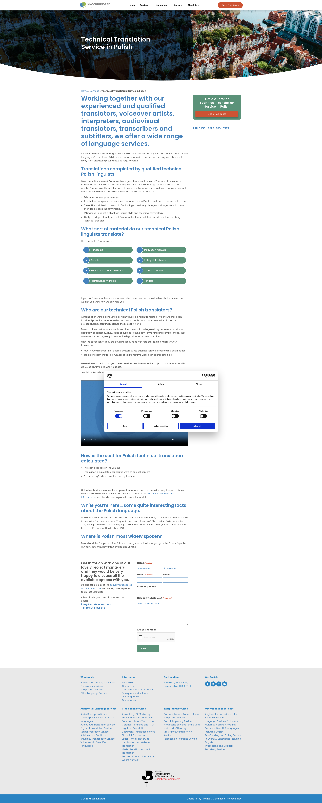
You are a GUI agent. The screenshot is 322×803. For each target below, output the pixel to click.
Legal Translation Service (135, 738)
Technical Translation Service (138, 756)
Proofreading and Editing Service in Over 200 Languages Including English (223, 739)
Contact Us (128, 686)
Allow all (197, 426)
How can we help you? (154, 598)
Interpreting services (91, 689)
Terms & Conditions (214, 798)
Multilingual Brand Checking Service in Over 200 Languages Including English (222, 728)
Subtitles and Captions (93, 735)
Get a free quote (217, 114)
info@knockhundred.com (96, 604)
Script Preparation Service (94, 731)
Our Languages (130, 696)
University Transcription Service (97, 738)
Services (94, 90)
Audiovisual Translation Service (97, 724)
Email (145, 574)
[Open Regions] (183, 5)
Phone (166, 574)
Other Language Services (94, 693)
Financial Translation (133, 735)
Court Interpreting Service (178, 721)
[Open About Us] (199, 5)
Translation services (91, 686)
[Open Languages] (169, 5)
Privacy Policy (234, 798)
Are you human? (146, 629)
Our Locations (129, 700)
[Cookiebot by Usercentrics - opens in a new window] (204, 376)
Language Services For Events (221, 721)
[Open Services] (150, 5)
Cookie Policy (194, 798)
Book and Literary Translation (138, 721)
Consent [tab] (123, 384)
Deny (125, 426)
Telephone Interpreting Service (180, 738)
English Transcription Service (96, 728)
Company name (146, 586)
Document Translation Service (138, 731)
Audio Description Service (94, 714)
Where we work (130, 759)
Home (84, 90)
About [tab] (199, 384)
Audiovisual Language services (97, 682)
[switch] (146, 416)
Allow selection (161, 426)
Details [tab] (161, 384)
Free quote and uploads (135, 693)
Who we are (128, 682)
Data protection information (137, 689)
